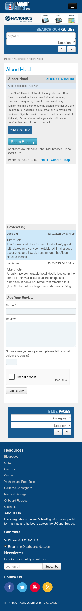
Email (44, 160)
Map (67, 160)
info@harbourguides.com (34, 546)
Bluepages (11, 456)
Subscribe (51, 566)
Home (7, 59)
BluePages (20, 59)
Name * (11, 305)
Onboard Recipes (16, 500)
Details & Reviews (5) (60, 78)
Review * (11, 319)
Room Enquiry (23, 141)
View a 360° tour (20, 130)
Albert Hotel (36, 59)
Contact (9, 475)
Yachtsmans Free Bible (19, 481)
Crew (7, 463)
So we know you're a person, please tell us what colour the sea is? (38, 353)
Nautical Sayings (15, 494)
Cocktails (10, 507)
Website (55, 160)
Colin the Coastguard (18, 488)
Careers (9, 469)
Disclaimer (51, 602)
